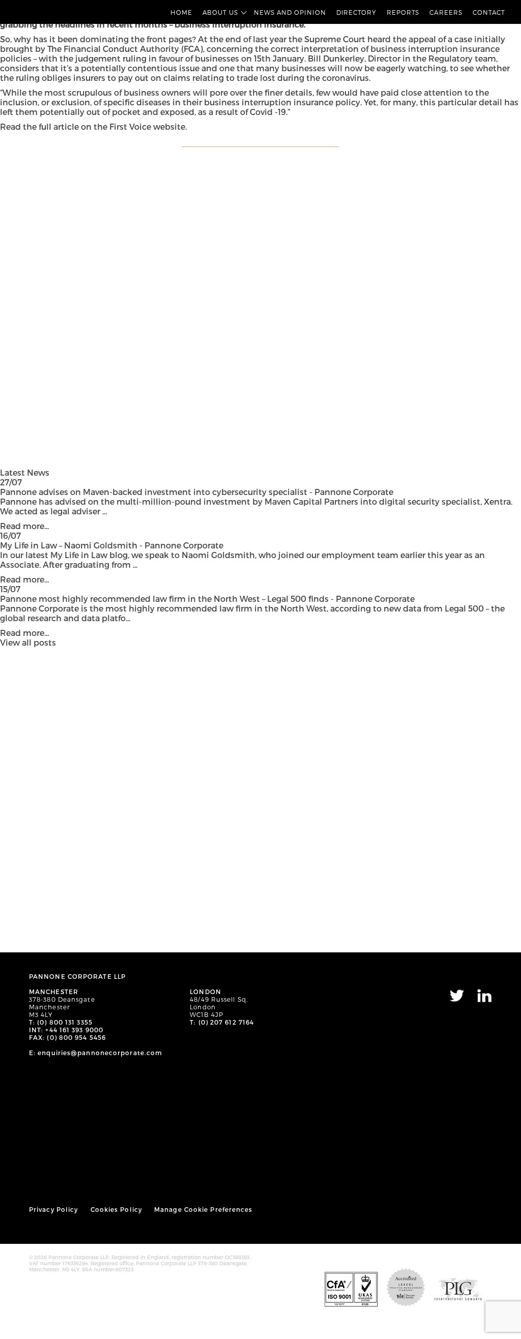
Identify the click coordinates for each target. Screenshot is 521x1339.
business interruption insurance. (240, 24)
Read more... (24, 526)
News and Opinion (290, 12)
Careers (445, 12)
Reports (403, 12)
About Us (220, 12)
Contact (489, 12)
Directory (356, 12)
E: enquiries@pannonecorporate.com (95, 1052)
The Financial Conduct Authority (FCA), (126, 48)
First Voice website (147, 126)
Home (181, 12)
